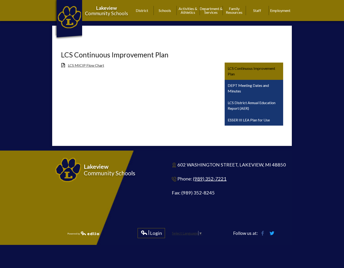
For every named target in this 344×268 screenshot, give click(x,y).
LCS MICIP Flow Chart (86, 65)
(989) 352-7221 (210, 178)
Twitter (272, 233)
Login (151, 234)
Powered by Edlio (83, 233)
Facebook (262, 233)
